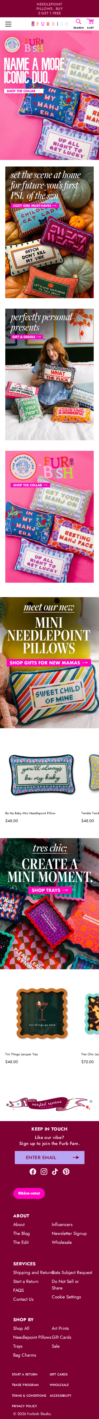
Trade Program (25, 1385)
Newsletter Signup (69, 1233)
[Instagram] (44, 1171)
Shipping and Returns (33, 1272)
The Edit (21, 1242)
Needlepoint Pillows (32, 1337)
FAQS (18, 1290)
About (19, 1224)
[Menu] (8, 24)
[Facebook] (33, 1171)
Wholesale (62, 1242)
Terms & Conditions (29, 1395)
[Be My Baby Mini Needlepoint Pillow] (42, 772)
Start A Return (24, 1374)
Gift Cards (61, 1337)
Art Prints (60, 1328)
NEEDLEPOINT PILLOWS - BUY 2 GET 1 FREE (49, 8)
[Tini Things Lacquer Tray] (42, 1013)
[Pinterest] (66, 1171)
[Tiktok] (55, 1171)
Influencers (62, 1224)
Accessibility (61, 1395)
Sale (56, 1346)
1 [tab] (48, 593)
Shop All (21, 1328)
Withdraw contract (29, 1193)
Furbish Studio (38, 1413)
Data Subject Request (72, 1272)
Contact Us (23, 1299)
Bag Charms (24, 1355)
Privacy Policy (24, 1406)
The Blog (21, 1233)
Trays (17, 1346)
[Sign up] (76, 1157)
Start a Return (26, 1281)
